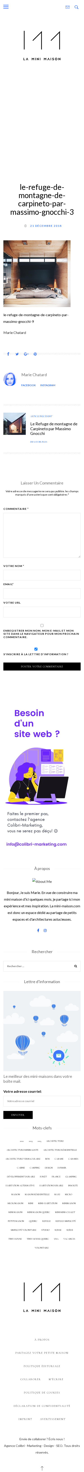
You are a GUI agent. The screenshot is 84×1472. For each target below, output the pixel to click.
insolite (73, 1185)
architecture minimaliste (22, 1150)
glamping (71, 1176)
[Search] (75, 967)
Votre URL (12, 602)
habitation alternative (20, 1185)
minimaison (69, 1203)
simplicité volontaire (23, 1230)
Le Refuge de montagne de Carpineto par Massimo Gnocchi (54, 428)
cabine (21, 1167)
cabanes (73, 1158)
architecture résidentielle (60, 1150)
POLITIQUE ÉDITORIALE (42, 1366)
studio (45, 1230)
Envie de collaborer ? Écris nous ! (42, 1439)
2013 (30, 1141)
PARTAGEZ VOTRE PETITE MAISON (42, 1352)
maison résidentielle (37, 1194)
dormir (62, 1167)
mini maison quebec (38, 1212)
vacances (69, 1238)
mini (30, 1203)
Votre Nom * (13, 566)
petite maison (16, 1221)
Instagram (47, 385)
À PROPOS (42, 1339)
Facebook (28, 385)
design (49, 1167)
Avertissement (53, 1419)
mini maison (15, 1212)
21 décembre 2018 (46, 225)
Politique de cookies (42, 1392)
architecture (55, 1141)
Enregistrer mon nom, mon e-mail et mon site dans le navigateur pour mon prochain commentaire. (41, 634)
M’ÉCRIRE (56, 1379)
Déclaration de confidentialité (42, 1406)
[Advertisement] (42, 121)
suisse (57, 1230)
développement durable (21, 1176)
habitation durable (51, 1185)
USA (56, 1238)
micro (68, 1194)
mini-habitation (47, 1203)
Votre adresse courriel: (22, 1091)
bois (47, 1158)
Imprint (25, 1419)
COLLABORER (30, 1379)
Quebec (33, 1221)
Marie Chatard (34, 374)
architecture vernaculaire (22, 1158)
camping (35, 1167)
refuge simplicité (66, 1221)
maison (15, 1194)
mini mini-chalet (65, 1212)
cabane (59, 1158)
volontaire (42, 1247)
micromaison (15, 1203)
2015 (39, 1141)
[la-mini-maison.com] (42, 44)
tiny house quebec (38, 1238)
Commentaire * (16, 508)
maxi (57, 1194)
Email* (8, 584)
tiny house (15, 1238)
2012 (22, 1141)
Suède (69, 1230)
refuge (46, 1221)
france (56, 1176)
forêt (43, 1176)
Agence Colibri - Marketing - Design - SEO (33, 1446)
